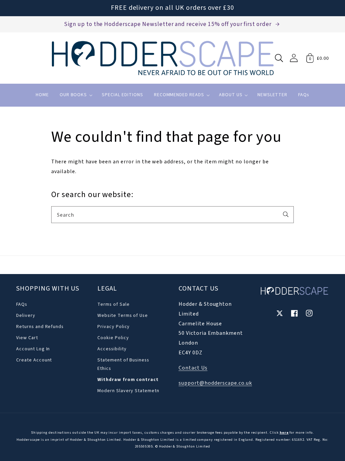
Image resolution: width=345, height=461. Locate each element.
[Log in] (294, 58)
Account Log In (33, 349)
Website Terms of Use (122, 315)
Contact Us (193, 368)
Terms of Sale (113, 304)
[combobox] (172, 215)
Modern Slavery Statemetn (128, 390)
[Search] (286, 214)
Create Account (34, 360)
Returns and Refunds (40, 326)
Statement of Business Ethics (123, 364)
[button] (279, 58)
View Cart (27, 337)
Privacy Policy (113, 326)
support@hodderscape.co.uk (215, 383)
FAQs (21, 304)
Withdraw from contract (128, 379)
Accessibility (111, 349)
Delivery (25, 315)
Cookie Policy (113, 337)
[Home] (163, 58)
